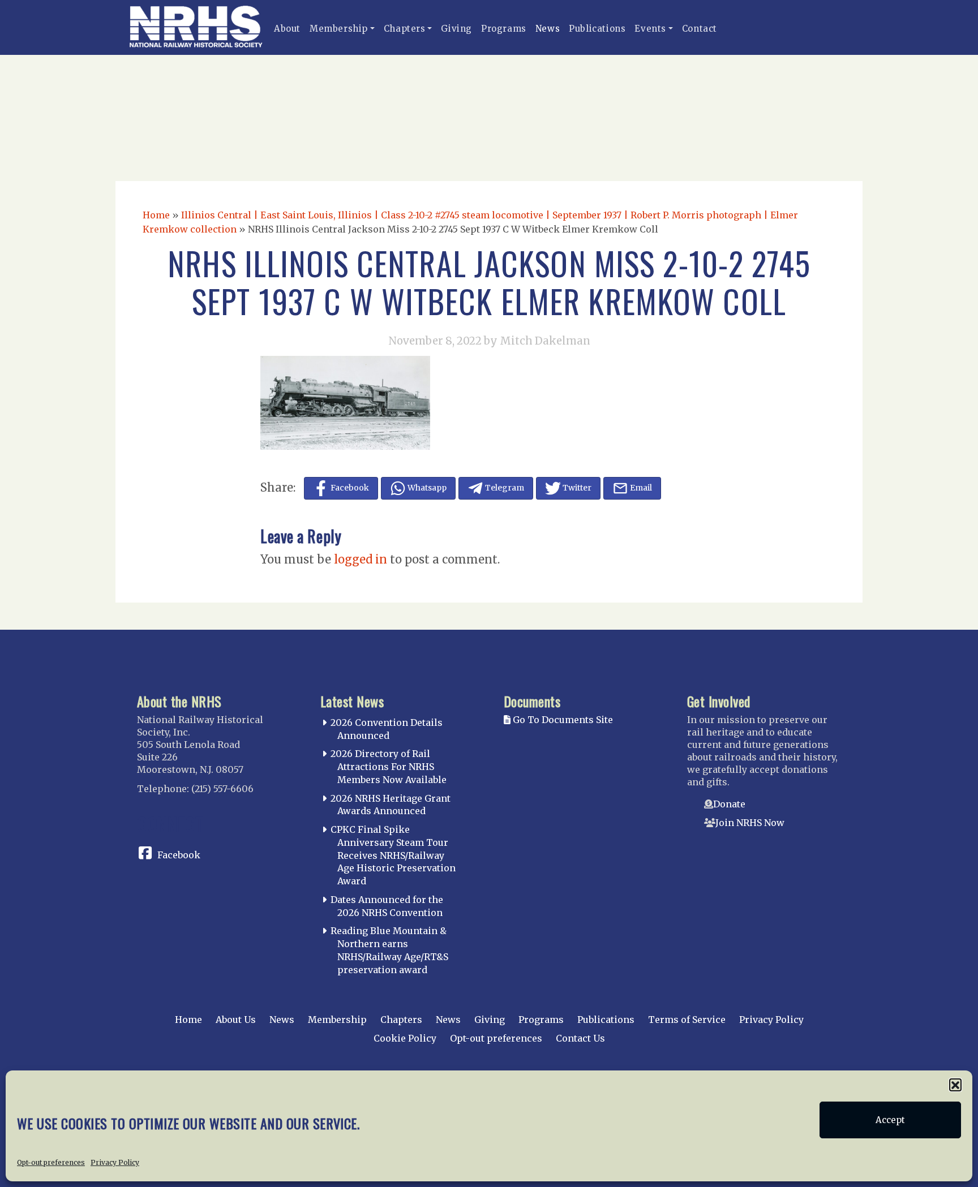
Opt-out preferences (51, 1162)
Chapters (405, 28)
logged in (360, 559)
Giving (456, 28)
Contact (699, 28)
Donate (729, 804)
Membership (339, 28)
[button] (955, 1084)
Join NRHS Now (749, 822)
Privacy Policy (115, 1162)
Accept (890, 1120)
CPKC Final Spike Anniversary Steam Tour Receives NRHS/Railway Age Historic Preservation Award (393, 855)
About (287, 28)
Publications (597, 28)
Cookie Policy (405, 1038)
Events (650, 28)
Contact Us (580, 1038)
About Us (236, 1019)
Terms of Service (687, 1019)
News (547, 28)
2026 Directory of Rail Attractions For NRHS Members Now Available (389, 766)
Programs (503, 28)
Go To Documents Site (562, 719)
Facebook (178, 855)
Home (156, 215)
